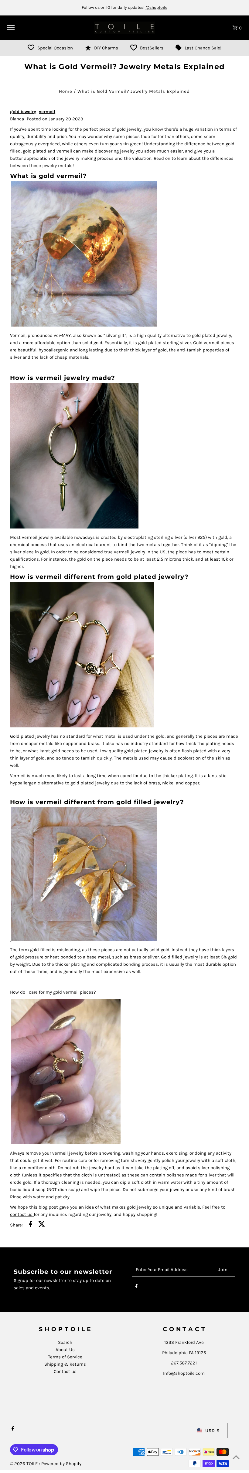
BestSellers (151, 48)
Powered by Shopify (61, 1463)
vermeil (47, 111)
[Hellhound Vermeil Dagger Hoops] (139, 527)
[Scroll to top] (236, 1457)
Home (65, 91)
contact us (22, 1214)
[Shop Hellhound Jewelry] (82, 726)
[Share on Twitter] (41, 1225)
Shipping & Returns (65, 1364)
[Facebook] (136, 1287)
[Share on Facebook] (30, 1225)
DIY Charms (106, 48)
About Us (65, 1349)
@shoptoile (156, 7)
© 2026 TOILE (24, 1463)
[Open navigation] (48, 27)
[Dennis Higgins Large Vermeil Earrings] (83, 939)
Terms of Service (65, 1357)
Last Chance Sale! (203, 48)
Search (65, 1342)
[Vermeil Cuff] (84, 325)
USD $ (212, 1430)
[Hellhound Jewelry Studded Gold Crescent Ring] (66, 1143)
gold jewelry (23, 111)
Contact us (65, 1371)
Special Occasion (55, 48)
